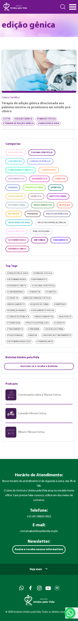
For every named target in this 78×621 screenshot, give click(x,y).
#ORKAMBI (33, 329)
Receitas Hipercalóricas (52, 223)
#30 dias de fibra (53, 329)
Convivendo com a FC (20, 170)
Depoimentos (16, 179)
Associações (15, 152)
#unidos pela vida (48, 123)
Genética (36, 196)
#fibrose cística (46, 119)
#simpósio (60, 304)
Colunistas (15, 161)
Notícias (64, 205)
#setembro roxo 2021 (19, 342)
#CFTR (6, 119)
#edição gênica (23, 119)
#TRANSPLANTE (44, 342)
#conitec (50, 292)
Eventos (56, 188)
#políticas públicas (37, 323)
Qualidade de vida (19, 223)
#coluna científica (43, 286)
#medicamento (16, 304)
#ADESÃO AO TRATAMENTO (56, 335)
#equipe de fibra (39, 304)
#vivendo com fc (16, 286)
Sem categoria (41, 231)
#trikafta (34, 292)
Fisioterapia (15, 196)
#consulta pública (18, 317)
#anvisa (32, 335)
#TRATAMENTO (15, 329)
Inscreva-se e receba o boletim (39, 366)
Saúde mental (16, 231)
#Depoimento (39, 279)
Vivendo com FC (17, 249)
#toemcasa (13, 323)
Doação (12, 188)
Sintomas (39, 240)
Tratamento (60, 240)
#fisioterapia (15, 335)
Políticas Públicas (57, 214)
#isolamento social (43, 310)
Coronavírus (48, 170)
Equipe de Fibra (34, 188)
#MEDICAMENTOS (43, 317)
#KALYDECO (64, 317)
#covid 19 (12, 298)
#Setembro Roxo (16, 279)
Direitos (60, 179)
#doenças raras (16, 310)
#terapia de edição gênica (18, 123)
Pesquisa (32, 214)
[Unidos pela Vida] (15, 7)
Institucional (58, 196)
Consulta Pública (40, 161)
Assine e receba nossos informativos (39, 549)
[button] (70, 612)
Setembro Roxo (17, 240)
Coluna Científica (42, 152)
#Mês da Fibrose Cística (36, 298)
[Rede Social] (21, 588)
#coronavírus (15, 292)
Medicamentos (43, 205)
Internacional (17, 205)
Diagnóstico (39, 179)
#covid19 (59, 323)
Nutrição (13, 214)
